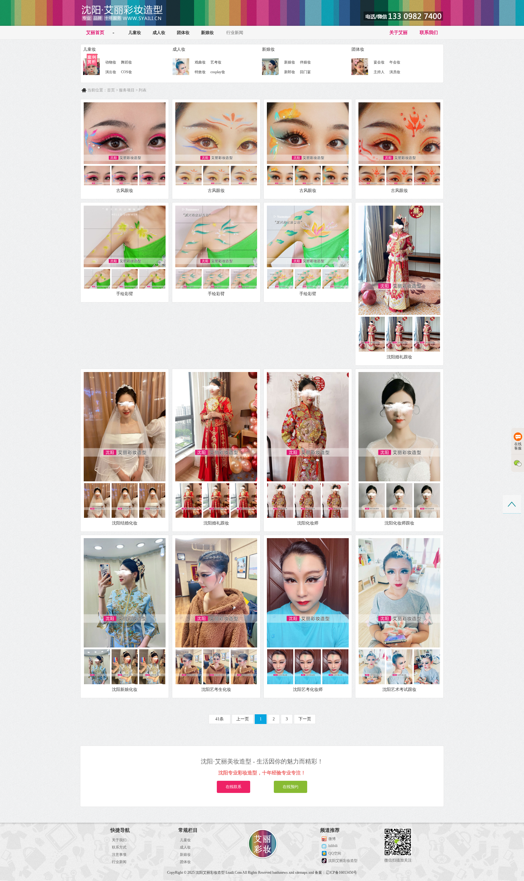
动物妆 (110, 62)
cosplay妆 (217, 72)
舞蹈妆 (126, 62)
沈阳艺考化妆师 (308, 689)
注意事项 (119, 854)
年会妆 (394, 62)
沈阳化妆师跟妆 (399, 523)
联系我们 (429, 32)
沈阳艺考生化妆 (216, 689)
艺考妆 (215, 62)
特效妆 (200, 72)
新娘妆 (207, 32)
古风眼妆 (124, 190)
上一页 (242, 719)
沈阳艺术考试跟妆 (399, 689)
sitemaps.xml (304, 872)
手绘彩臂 (124, 294)
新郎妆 (289, 72)
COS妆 (126, 72)
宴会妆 (379, 62)
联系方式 (119, 847)
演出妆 (110, 72)
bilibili (333, 846)
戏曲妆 (200, 62)
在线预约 (290, 786)
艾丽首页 (95, 32)
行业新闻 (234, 32)
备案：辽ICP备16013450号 (336, 872)
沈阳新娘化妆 (124, 689)
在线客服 (518, 446)
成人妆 (159, 32)
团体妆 (183, 32)
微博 (332, 839)
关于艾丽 (398, 32)
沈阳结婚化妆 (124, 523)
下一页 (304, 719)
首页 (111, 90)
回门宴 (305, 72)
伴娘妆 (305, 62)
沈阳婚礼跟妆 (399, 357)
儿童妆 (134, 32)
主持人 (379, 72)
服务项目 (127, 90)
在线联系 (233, 786)
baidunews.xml (283, 872)
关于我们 (119, 840)
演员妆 (394, 72)
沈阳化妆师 (307, 523)
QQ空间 (334, 853)
